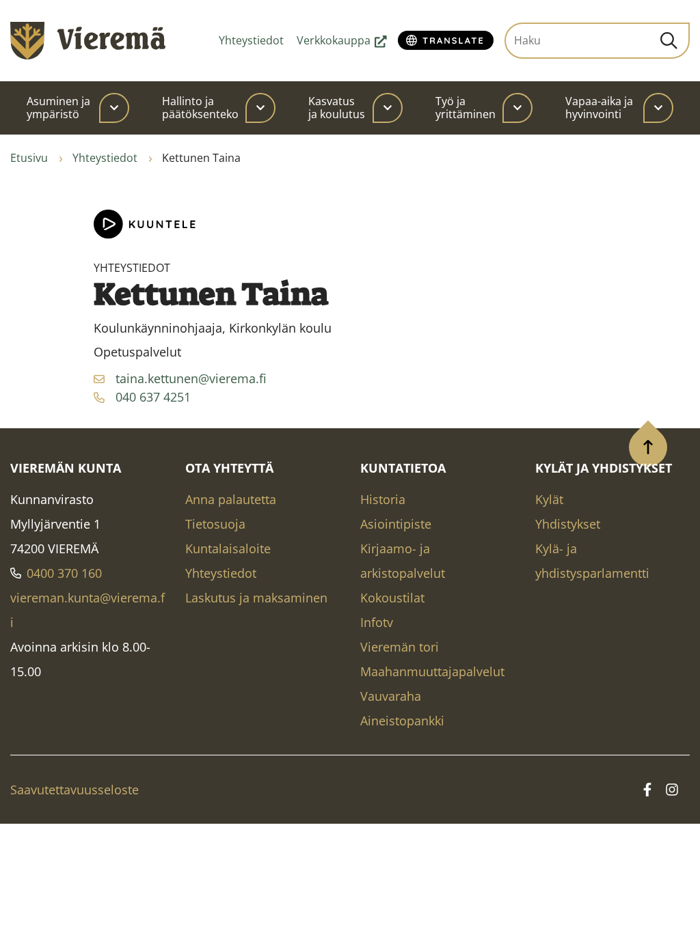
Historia (382, 499)
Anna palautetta (230, 499)
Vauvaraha (390, 696)
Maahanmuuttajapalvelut (432, 671)
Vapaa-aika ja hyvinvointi (599, 108)
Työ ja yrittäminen (465, 108)
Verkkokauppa (342, 40)
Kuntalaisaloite (228, 548)
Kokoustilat (392, 597)
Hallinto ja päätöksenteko (200, 108)
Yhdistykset (567, 524)
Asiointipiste (395, 524)
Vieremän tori (399, 647)
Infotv (376, 622)
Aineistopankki (402, 720)
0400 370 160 (64, 573)
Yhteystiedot (251, 40)
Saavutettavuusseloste (74, 789)
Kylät (549, 499)
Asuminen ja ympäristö (58, 108)
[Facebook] (647, 789)
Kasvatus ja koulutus (336, 108)
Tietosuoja (215, 524)
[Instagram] (672, 789)
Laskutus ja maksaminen (256, 597)
